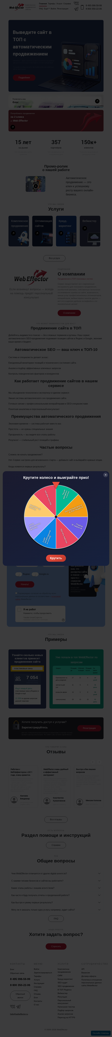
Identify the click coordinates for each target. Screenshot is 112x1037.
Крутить (56, 558)
